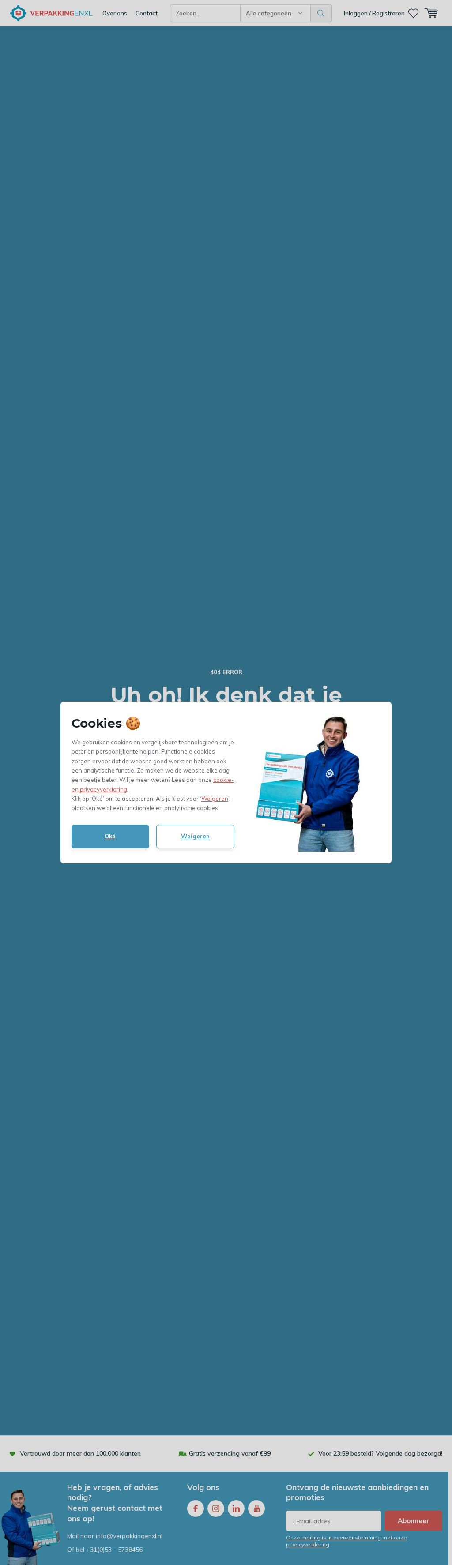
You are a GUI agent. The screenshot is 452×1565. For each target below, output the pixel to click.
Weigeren (214, 798)
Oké (110, 836)
